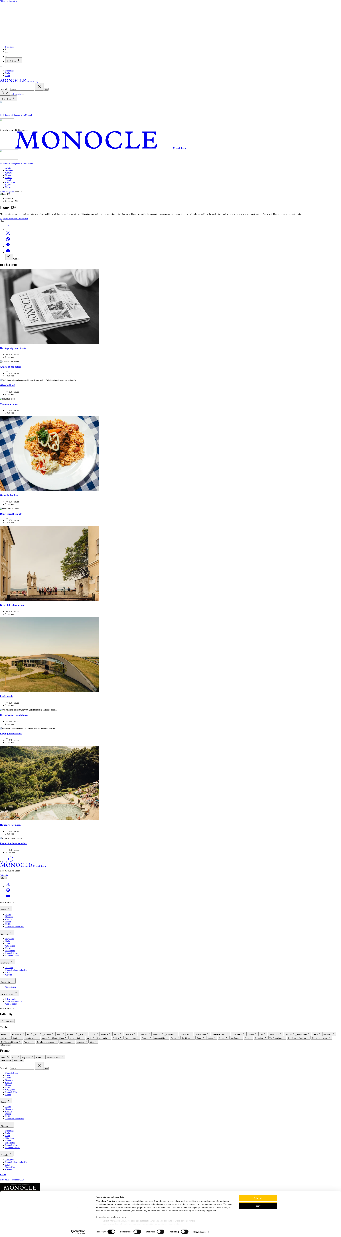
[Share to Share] (9, 257)
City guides (10, 182)
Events (8, 187)
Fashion (8, 177)
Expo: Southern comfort (13, 843)
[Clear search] (39, 87)
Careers (8, 975)
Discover (4, 934)
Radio (7, 73)
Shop (7, 75)
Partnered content (12, 955)
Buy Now (4, 219)
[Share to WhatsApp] (8, 241)
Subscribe (9, 47)
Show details (199, 1232)
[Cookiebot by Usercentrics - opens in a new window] (78, 1232)
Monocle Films (11, 1092)
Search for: (5, 89)
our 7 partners (110, 1201)
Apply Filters (18, 1060)
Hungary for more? (10, 824)
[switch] (137, 1232)
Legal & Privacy (7, 994)
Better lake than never (12, 605)
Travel (8, 180)
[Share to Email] (8, 252)
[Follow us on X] (8, 886)
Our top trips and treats (13, 348)
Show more (5, 1045)
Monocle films (11, 953)
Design (8, 175)
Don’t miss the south (11, 513)
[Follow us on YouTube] (8, 898)
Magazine (9, 71)
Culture (8, 173)
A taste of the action (10, 366)
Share (3, 878)
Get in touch (10, 987)
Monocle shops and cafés (16, 970)
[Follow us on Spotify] (8, 892)
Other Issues (23, 219)
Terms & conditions (13, 1001)
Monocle (4, 1155)
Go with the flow (9, 495)
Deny (258, 1206)
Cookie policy (11, 1004)
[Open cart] (23, 94)
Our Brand (5, 963)
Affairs (8, 168)
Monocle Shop (11, 1073)
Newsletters (10, 950)
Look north (6, 696)
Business (9, 170)
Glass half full (7, 385)
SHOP (8, 185)
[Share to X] (8, 235)
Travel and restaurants (14, 926)
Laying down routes (11, 733)
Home (2, 192)
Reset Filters (6, 1060)
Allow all (258, 1198)
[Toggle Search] (5, 93)
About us (9, 967)
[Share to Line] (8, 247)
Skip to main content (8, 1)
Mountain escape (9, 404)
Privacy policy (11, 999)
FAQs (7, 972)
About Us (9, 1160)
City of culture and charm (14, 715)
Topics (4, 910)
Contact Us (5, 982)
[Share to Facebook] (8, 229)
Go (46, 89)
